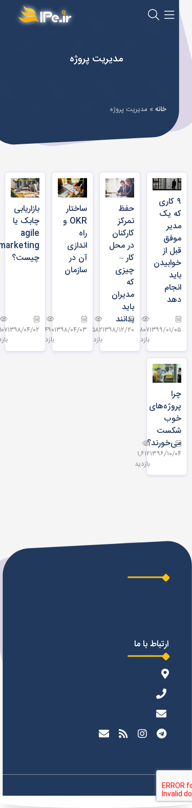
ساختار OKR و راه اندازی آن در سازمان (75, 239)
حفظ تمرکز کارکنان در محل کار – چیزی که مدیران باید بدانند (121, 264)
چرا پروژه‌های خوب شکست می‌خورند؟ (164, 418)
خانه (160, 109)
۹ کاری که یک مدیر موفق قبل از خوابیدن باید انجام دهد (167, 251)
